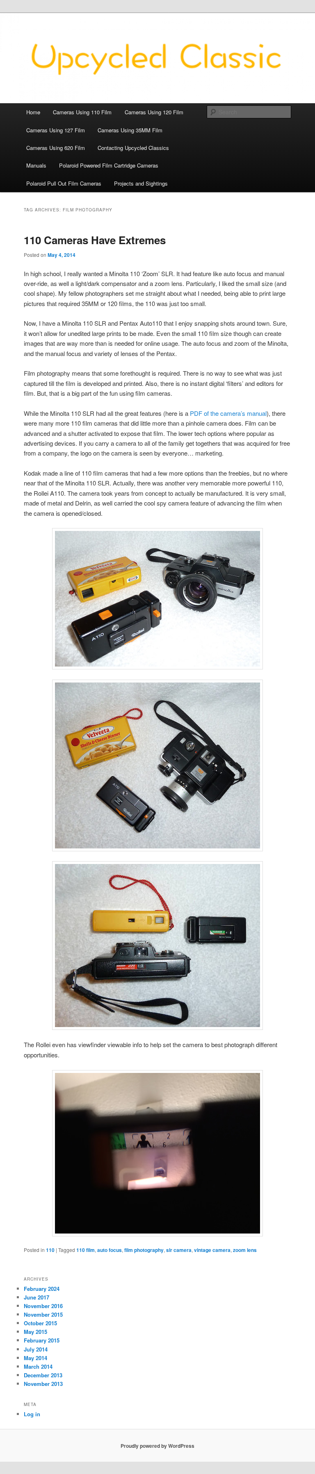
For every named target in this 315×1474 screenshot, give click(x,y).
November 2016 (43, 1306)
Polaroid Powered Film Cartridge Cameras (108, 165)
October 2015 (40, 1323)
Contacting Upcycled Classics (133, 148)
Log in (32, 1414)
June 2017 (36, 1297)
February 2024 (41, 1289)
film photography (144, 1250)
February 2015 (41, 1340)
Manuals (36, 165)
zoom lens (245, 1250)
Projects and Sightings (141, 183)
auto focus (109, 1250)
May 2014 (35, 1358)
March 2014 (38, 1366)
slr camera (179, 1250)
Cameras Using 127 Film (55, 130)
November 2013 (43, 1384)
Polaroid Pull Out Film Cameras (63, 183)
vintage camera (212, 1250)
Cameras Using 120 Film (154, 112)
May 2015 (35, 1332)
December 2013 (43, 1375)
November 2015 (43, 1314)
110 (50, 1250)
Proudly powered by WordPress (157, 1445)
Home (33, 112)
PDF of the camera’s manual (228, 413)
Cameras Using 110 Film (82, 112)
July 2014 (36, 1349)
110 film (85, 1250)
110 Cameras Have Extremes (95, 239)
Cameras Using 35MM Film (130, 130)
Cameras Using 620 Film (55, 148)
